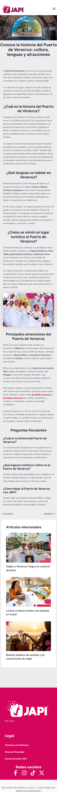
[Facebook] (15, 773)
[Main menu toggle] (54, 9)
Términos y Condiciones (17, 745)
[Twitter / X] (41, 773)
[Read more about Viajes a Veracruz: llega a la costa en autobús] (28, 547)
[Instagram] (24, 773)
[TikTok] (33, 773)
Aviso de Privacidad (14, 752)
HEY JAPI (9, 721)
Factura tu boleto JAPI (16, 759)
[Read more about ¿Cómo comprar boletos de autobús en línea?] (28, 592)
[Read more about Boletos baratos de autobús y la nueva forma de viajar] (28, 636)
